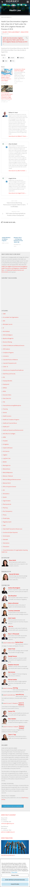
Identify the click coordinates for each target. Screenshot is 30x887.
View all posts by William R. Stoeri (18, 136)
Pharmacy (5, 508)
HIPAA (4, 437)
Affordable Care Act (7, 324)
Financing (5, 409)
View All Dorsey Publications (8, 855)
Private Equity (6, 518)
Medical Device (6, 469)
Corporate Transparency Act (9, 363)
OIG (4, 490)
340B (4, 314)
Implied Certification (8, 448)
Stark (4, 525)
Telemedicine (6, 543)
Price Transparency (7, 511)
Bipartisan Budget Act (8, 338)
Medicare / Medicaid (8, 476)
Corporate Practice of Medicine (10, 359)
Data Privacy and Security (9, 374)
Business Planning (7, 342)
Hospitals (5, 441)
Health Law (15, 10)
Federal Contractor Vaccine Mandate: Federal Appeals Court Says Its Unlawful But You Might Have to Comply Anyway (6, 96)
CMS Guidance (6, 349)
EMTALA (5, 388)
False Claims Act (7, 398)
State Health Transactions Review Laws (12, 529)
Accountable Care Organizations (10, 317)
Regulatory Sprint (7, 522)
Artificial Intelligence (8, 335)
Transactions (6, 546)
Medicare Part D (7, 483)
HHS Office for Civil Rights (9, 434)
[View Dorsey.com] (12, 2)
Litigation (5, 455)
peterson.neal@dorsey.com (8, 832)
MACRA (5, 462)
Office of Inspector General (9, 486)
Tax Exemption (6, 536)
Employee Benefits (6, 17)
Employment (6, 384)
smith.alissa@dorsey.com (7, 823)
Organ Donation (7, 501)
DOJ (4, 377)
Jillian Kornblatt (15, 32)
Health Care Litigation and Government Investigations (14, 266)
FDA (4, 402)
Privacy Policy (14, 872)
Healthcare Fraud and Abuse (10, 423)
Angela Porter (24, 32)
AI (3, 328)
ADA (4, 321)
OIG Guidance (6, 494)
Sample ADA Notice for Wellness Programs (6, 239)
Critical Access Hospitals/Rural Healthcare (13, 370)
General (5, 412)
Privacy (4, 515)
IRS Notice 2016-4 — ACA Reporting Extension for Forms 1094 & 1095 (18, 240)
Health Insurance (7, 416)
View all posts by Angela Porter (17, 193)
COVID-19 (5, 367)
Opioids (5, 497)
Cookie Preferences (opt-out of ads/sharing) (13, 806)
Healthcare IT (6, 427)
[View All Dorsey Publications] (15, 853)
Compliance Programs (8, 352)
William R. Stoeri (7, 32)
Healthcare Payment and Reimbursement (13, 430)
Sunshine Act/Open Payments (10, 532)
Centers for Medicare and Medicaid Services (13, 345)
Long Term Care (6, 458)
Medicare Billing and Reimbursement (12, 479)
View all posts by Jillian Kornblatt (18, 171)
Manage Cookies (15, 875)
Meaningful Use (6, 465)
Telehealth (5, 539)
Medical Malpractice (8, 472)
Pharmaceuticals (7, 504)
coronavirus (6, 356)
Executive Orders (7, 395)
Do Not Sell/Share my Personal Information (15, 879)
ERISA (4, 391)
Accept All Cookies (15, 884)
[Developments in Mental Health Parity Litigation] (20, 76)
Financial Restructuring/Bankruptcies (12, 405)
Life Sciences (6, 451)
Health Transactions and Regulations (10, 268)
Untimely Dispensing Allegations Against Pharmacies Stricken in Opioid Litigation (6, 78)
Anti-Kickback (6, 331)
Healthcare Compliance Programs (11, 419)
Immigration (6, 444)
